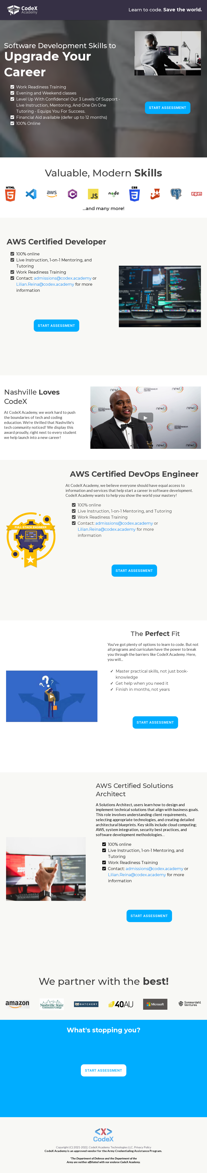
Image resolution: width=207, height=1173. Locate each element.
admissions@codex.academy (63, 278)
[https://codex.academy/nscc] (52, 1004)
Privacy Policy (142, 1147)
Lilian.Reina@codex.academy (45, 284)
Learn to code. (145, 10)
